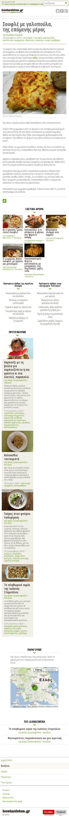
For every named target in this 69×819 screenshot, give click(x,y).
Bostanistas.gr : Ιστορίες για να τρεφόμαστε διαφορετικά (12, 11)
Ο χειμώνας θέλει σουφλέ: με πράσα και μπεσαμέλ (13, 261)
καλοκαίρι (19, 413)
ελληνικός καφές (11, 630)
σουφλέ (38, 37)
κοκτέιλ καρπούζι (12, 422)
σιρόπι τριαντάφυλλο (15, 632)
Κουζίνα (17, 238)
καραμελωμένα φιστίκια (15, 626)
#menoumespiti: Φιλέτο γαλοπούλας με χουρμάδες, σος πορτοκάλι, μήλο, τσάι (33, 264)
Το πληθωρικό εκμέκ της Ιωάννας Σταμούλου (17, 588)
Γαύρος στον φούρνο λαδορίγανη (17, 515)
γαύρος (7, 553)
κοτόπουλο (8, 40)
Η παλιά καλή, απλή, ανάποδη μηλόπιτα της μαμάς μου (50, 308)
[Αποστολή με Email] (4, 201)
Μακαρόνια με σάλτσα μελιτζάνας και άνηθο (50, 301)
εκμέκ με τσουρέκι (12, 628)
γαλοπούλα (48, 37)
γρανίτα (25, 422)
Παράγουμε (6, 776)
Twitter (58, 11)
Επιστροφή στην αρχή (12, 801)
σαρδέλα (17, 553)
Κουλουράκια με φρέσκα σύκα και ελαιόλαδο (18, 294)
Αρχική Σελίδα (6, 760)
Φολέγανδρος (10, 427)
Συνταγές (28, 37)
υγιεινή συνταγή (11, 560)
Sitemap (6, 794)
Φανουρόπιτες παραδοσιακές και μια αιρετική (50, 294)
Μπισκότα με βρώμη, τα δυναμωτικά (18, 319)
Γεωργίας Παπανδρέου (34, 274)
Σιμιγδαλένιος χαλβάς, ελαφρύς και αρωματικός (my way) (50, 322)
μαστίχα (23, 633)
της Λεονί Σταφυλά (54, 238)
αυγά (47, 40)
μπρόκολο (9, 556)
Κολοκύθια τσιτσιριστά (11, 457)
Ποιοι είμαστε (6, 782)
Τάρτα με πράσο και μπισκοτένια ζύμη (50, 315)
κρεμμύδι (19, 40)
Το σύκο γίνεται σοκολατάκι (14, 4)
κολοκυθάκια (20, 485)
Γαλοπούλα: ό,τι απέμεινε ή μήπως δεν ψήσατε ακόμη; (34, 233)
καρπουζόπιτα (11, 425)
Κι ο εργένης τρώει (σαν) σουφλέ (13, 230)
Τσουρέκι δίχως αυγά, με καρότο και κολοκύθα (18, 312)
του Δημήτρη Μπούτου (9, 236)
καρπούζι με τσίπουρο (15, 420)
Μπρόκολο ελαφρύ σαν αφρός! (52, 232)
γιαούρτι (40, 40)
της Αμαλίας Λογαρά (12, 35)
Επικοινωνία (7, 797)
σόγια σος (29, 40)
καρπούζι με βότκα (13, 417)
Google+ (66, 11)
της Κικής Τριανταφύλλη (15, 380)
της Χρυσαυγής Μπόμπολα (10, 268)
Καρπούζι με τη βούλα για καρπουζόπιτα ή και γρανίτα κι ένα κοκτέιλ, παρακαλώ (17, 369)
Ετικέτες (5, 790)
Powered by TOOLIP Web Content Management (61, 813)
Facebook (62, 11)
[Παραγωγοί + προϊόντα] (34, 707)
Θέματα (7, 382)
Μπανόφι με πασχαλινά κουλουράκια (18, 301)
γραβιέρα (55, 40)
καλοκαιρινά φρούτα (14, 415)
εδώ (35, 57)
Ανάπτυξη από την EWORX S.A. (48, 813)
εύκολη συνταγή (20, 558)
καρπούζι (8, 413)
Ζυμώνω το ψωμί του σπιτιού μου (18, 307)
